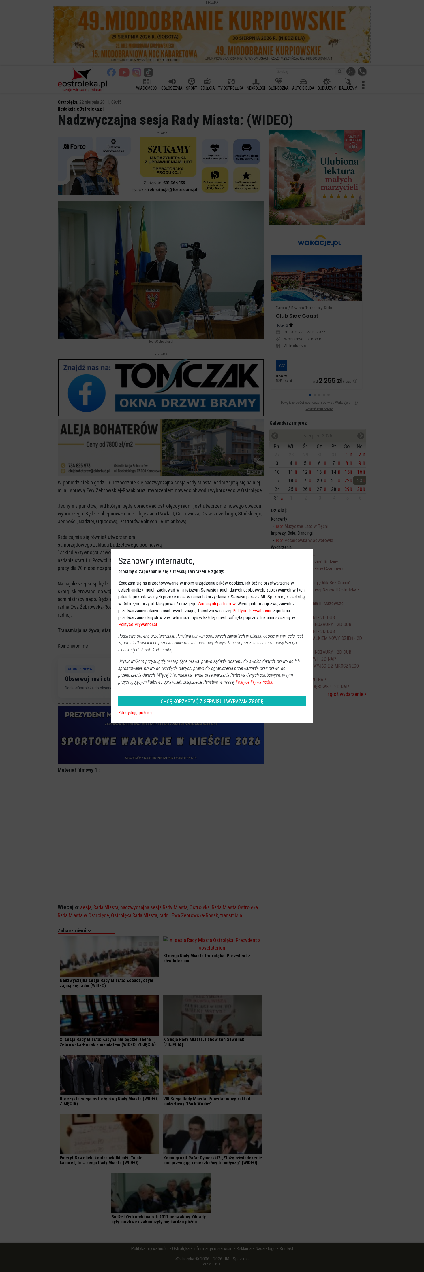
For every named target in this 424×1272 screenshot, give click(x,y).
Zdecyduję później (135, 712)
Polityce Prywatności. (254, 682)
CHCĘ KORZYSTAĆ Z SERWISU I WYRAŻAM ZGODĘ (212, 701)
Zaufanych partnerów (216, 603)
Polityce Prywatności (251, 610)
